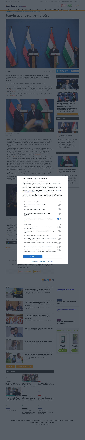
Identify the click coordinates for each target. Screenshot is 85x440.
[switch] (59, 205)
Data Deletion (35, 261)
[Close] (65, 179)
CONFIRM (32, 256)
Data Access (42, 261)
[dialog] (42, 220)
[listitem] (42, 201)
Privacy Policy (50, 261)
